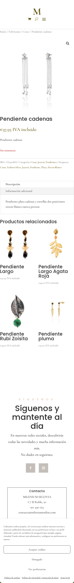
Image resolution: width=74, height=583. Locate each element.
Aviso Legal (65, 577)
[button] (67, 43)
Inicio (3, 31)
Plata (44, 167)
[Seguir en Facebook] (30, 468)
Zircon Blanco (55, 167)
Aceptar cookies (37, 549)
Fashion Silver (14, 167)
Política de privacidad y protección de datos (40, 577)
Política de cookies (12, 577)
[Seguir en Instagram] (43, 468)
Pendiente (35, 167)
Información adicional (19, 191)
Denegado (37, 559)
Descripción (13, 184)
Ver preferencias (37, 569)
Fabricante (14, 31)
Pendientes (51, 162)
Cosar (26, 31)
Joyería (41, 162)
